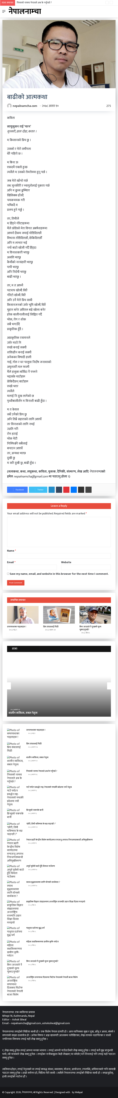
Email (11, 562)
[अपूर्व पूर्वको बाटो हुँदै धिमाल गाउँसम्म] (15, 871)
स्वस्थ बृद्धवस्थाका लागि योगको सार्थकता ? (43, 882)
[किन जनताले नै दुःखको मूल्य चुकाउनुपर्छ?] (95, 615)
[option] (59, 686)
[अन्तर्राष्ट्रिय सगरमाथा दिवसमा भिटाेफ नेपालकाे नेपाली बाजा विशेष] (15, 986)
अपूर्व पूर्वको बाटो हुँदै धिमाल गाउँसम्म (40, 866)
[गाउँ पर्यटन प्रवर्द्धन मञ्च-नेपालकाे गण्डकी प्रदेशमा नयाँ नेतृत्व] (15, 796)
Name (11, 551)
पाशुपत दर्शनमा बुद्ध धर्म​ (35, 928)
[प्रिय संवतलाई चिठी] (59, 615)
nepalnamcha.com (25, 106)
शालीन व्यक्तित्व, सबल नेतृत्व (37, 757)
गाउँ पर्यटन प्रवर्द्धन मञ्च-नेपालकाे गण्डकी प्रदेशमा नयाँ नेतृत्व (49, 787)
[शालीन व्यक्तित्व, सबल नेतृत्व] (15, 761)
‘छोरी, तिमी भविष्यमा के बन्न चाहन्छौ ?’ (41, 824)
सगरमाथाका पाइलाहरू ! (16, 626)
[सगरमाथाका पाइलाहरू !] (23, 615)
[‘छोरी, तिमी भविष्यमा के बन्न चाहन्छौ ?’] (15, 829)
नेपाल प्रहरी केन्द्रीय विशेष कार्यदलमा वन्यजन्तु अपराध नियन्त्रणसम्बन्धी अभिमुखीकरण (59, 840)
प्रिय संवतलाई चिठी (51, 626)
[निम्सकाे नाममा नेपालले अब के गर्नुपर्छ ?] (15, 776)
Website (66, 562)
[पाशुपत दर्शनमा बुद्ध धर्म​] (15, 932)
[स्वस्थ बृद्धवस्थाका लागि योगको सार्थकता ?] (15, 889)
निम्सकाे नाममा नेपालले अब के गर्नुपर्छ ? (34, 3)
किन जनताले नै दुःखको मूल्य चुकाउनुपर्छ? (90, 628)
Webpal (79, 1092)
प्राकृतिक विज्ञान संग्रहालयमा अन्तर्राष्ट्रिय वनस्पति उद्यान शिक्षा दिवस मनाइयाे (55, 901)
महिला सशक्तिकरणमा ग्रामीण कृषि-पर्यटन (42, 941)
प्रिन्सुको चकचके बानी (34, 810)
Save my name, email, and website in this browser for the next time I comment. (59, 574)
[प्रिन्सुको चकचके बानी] (15, 814)
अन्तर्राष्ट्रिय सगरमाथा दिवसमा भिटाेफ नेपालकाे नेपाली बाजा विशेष (52, 977)
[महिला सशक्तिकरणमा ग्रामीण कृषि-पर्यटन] (15, 949)
